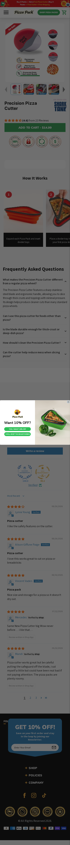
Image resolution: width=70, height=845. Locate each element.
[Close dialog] (68, 402)
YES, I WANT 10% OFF (17, 429)
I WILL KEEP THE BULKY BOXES (17, 434)
